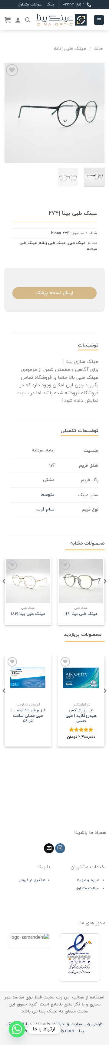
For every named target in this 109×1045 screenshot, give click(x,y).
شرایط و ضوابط (88, 880)
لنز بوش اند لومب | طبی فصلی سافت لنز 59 (28, 716)
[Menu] (99, 20)
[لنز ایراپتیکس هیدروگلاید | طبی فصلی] (81, 678)
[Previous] (94, 113)
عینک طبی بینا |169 (80, 614)
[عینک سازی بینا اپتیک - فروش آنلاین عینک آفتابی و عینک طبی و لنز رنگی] (62, 19)
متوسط (47, 495)
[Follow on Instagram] (60, 848)
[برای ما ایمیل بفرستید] (49, 848)
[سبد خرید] (8, 19)
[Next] (9, 113)
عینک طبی (76, 243)
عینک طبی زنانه (70, 48)
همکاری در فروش (32, 880)
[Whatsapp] (17, 1029)
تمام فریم (45, 509)
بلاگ (50, 4)
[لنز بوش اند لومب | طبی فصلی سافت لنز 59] (28, 678)
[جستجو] (27, 20)
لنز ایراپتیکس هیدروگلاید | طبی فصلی (81, 716)
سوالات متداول (30, 4)
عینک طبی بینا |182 (28, 614)
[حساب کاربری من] (18, 19)
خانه (98, 48)
